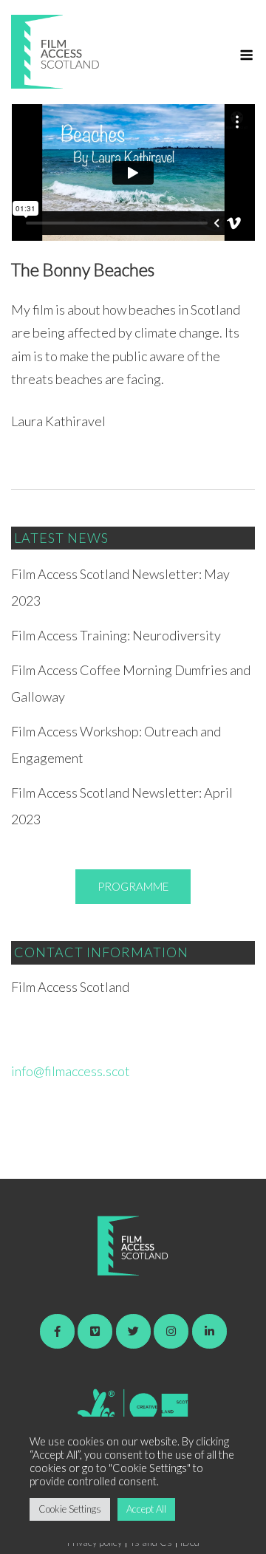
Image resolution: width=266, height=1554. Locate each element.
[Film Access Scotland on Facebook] (57, 1331)
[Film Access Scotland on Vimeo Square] (95, 1331)
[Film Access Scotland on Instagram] (171, 1331)
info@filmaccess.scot (70, 1071)
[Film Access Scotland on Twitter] (133, 1331)
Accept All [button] (146, 1509)
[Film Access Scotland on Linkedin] (209, 1331)
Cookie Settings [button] (69, 1509)
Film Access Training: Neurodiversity (116, 635)
